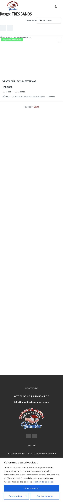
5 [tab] (36, 74)
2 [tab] (28, 74)
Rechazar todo (45, 496)
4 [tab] (34, 74)
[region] (31, 480)
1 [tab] (26, 74)
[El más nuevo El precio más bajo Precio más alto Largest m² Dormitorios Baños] (49, 20)
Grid (3, 28)
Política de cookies (43, 481)
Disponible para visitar (12, 40)
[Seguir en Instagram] (34, 436)
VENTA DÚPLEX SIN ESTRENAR (19, 81)
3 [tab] (31, 74)
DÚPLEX (6, 97)
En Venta (51, 97)
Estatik (36, 107)
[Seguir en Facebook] (28, 436)
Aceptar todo (31, 488)
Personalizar (15, 496)
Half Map (10, 28)
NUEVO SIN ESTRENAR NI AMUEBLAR (29, 97)
